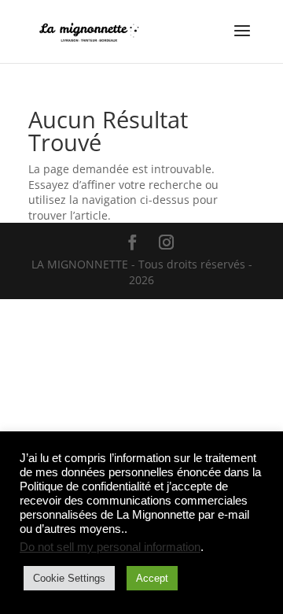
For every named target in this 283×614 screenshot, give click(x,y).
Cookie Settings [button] (69, 578)
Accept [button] (152, 578)
